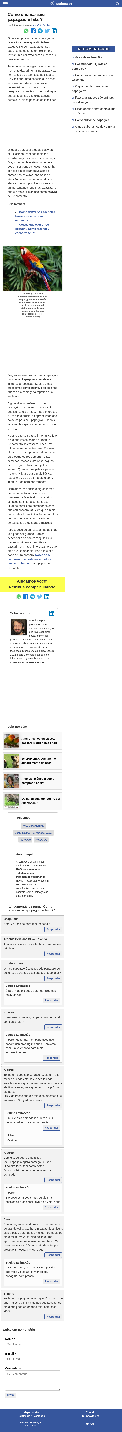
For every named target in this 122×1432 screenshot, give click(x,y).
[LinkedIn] (51, 613)
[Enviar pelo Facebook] (33, 30)
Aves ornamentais (33, 826)
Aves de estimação (88, 57)
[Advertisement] (33, 125)
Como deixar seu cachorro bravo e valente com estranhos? (35, 216)
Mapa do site (31, 1412)
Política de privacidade (31, 1416)
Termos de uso (91, 1416)
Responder (53, 929)
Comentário (13, 1368)
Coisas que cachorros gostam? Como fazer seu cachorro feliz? (32, 229)
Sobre (90, 1424)
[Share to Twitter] (47, 30)
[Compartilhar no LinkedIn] (54, 30)
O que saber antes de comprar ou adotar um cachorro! (93, 129)
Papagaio (25, 839)
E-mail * (10, 1353)
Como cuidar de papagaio (92, 120)
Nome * (10, 1339)
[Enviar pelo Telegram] (40, 30)
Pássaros (41, 839)
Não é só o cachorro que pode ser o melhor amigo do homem (29, 559)
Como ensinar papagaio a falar (33, 833)
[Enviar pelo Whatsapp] (26, 30)
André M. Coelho (41, 25)
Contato (90, 1412)
